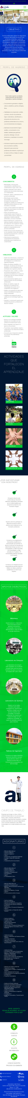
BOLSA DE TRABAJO (6, 1076)
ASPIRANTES (11, 1)
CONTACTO (4, 1079)
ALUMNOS (15, 1)
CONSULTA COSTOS (14, 1034)
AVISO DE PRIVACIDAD (6, 1073)
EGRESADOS (24, 1)
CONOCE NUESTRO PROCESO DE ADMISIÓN (14, 1064)
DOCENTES (19, 1)
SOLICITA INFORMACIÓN (14, 1049)
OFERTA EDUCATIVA (5, 1)
